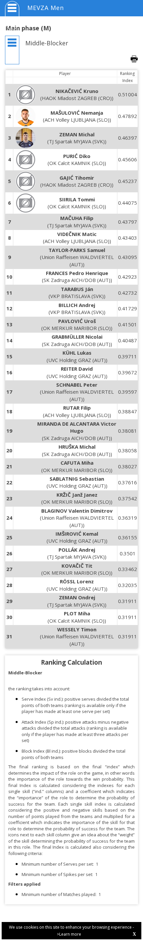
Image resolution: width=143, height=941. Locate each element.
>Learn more (69, 934)
